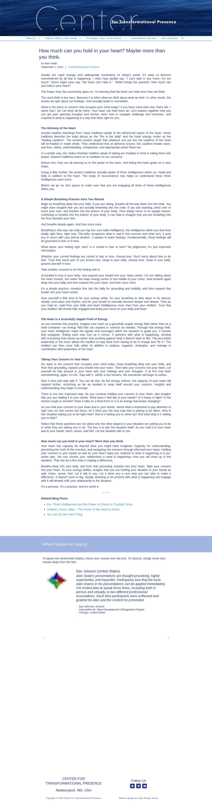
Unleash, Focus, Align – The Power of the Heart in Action (83, 509)
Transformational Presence (83, 67)
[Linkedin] (138, 786)
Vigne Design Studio (148, 798)
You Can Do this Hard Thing (64, 514)
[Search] (184, 40)
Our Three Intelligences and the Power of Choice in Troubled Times (90, 504)
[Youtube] (144, 786)
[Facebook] (132, 786)
